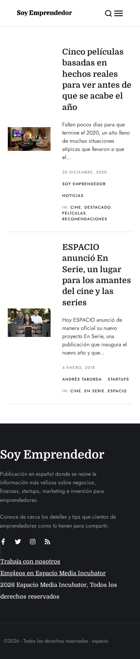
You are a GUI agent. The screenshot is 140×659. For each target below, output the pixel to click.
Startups (118, 379)
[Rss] (47, 542)
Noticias (73, 195)
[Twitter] (18, 542)
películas (74, 213)
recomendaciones (84, 219)
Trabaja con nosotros (30, 561)
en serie (94, 391)
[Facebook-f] (3, 542)
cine (75, 207)
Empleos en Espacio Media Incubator (53, 573)
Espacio (117, 391)
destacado (97, 207)
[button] (108, 13)
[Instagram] (33, 542)
